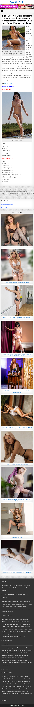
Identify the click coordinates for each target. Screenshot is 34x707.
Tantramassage (5, 636)
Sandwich (29, 631)
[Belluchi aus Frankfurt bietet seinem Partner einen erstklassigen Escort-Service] (16, 300)
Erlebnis (28, 679)
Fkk (5, 681)
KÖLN (3, 594)
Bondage (26, 619)
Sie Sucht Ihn (16, 662)
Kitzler (26, 681)
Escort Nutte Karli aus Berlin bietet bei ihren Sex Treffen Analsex (17, 572)
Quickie (7, 631)
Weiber (22, 693)
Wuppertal (4, 590)
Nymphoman (23, 606)
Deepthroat (4, 621)
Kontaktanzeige (17, 655)
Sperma (27, 691)
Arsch (8, 676)
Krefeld (14, 587)
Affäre (3, 669)
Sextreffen (10, 662)
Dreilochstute (15, 601)
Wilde (31, 693)
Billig (17, 676)
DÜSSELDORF (19, 594)
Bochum (7, 585)
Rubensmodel (24, 609)
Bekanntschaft (5, 650)
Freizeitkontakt (14, 652)
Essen (24, 585)
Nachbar (15, 686)
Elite (25, 679)
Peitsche (30, 629)
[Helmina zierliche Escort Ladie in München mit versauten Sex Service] (16, 482)
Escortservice (28, 650)
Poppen (19, 657)
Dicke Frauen (8, 601)
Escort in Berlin (17, 2)
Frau (30, 601)
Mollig (28, 683)
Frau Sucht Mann (6, 652)
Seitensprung (13, 660)
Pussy (23, 688)
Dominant (4, 624)
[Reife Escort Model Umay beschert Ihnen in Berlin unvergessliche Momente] (16, 519)
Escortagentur (21, 650)
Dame (3, 601)
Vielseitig (16, 636)
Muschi (7, 686)
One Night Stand (5, 657)
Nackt (25, 629)
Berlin (3, 585)
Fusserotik (27, 626)
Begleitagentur (20, 647)
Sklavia (13, 634)
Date (10, 650)
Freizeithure (4, 604)
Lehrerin (7, 606)
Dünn (5, 700)
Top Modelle (4, 611)
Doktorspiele (23, 621)
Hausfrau (13, 604)
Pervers (16, 688)
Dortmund (15, 585)
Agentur (9, 647)
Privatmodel (4, 609)
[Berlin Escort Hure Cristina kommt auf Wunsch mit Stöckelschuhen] (16, 373)
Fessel (28, 624)
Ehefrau (26, 601)
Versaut (11, 636)
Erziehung (15, 624)
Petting (3, 631)
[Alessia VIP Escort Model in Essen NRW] (16, 230)
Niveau (23, 686)
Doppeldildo (9, 624)
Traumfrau (10, 611)
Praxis (22, 657)
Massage (21, 629)
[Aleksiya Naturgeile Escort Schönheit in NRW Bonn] (16, 265)
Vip (15, 693)
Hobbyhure (18, 604)
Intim (13, 629)
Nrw (24, 587)
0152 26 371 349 (8, 83)
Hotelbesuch (10, 655)
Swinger (24, 634)
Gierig (11, 681)
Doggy (17, 621)
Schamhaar (12, 691)
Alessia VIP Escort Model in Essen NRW (17, 247)
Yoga (20, 636)
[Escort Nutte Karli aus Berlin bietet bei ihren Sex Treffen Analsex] (16, 555)
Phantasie (11, 688)
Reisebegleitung (5, 660)
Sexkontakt (4, 662)
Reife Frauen (17, 609)
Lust (15, 683)
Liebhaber (11, 683)
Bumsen (26, 676)
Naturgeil (19, 686)
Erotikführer (7, 669)
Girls (9, 604)
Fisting (7, 626)
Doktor (21, 679)
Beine (11, 676)
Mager (21, 683)
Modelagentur (25, 655)
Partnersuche (13, 657)
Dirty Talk (13, 621)
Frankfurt (29, 585)
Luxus (18, 683)
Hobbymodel (24, 604)
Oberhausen (28, 587)
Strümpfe (9, 640)
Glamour (16, 681)
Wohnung (4, 665)
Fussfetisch (4, 629)
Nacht (10, 686)
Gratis (19, 681)
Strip (21, 634)
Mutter (18, 606)
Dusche (17, 679)
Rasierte (12, 631)
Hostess (30, 604)
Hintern (9, 629)
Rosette (3, 691)
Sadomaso (23, 631)
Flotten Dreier (17, 626)
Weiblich (27, 693)
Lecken (17, 629)
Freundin (23, 626)
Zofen (23, 636)
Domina (28, 621)
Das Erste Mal (5, 679)
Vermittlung (29, 662)
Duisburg (20, 585)
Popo (20, 688)
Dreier (13, 679)
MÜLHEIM (25, 594)
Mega (25, 683)
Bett (14, 676)
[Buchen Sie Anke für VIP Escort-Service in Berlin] (16, 447)
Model (14, 606)
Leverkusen (19, 587)
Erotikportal (14, 650)
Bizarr (14, 619)
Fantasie (25, 624)
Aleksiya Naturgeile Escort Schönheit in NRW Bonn (17, 282)
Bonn (11, 585)
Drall (10, 679)
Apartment (14, 647)
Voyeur (18, 693)
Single (23, 691)
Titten (12, 693)
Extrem (20, 624)
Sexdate (25, 660)
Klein (30, 681)
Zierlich (6, 696)
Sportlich (4, 693)
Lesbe (11, 606)
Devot (9, 621)
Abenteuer (4, 647)
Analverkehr (9, 619)
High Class (4, 655)
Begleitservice (28, 647)
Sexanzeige (19, 660)
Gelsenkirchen (5, 587)
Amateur (4, 676)
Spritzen (9, 693)
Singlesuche (23, 662)
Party (7, 688)
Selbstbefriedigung (6, 634)
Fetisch (3, 626)
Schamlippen (18, 691)
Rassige (28, 688)
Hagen (10, 587)
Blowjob (22, 619)
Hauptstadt (20, 652)
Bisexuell (21, 676)
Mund (3, 686)
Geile (8, 681)
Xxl (2, 696)
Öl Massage (4, 640)
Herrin (23, 681)
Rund (7, 691)
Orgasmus (28, 686)
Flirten (11, 626)
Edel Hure (21, 601)
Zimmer (8, 665)
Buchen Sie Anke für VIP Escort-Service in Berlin (17, 464)
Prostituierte (11, 609)
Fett (3, 681)
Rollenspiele (17, 631)
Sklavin (17, 634)
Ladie (3, 606)
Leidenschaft (5, 683)
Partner (3, 688)
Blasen (17, 619)
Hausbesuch (27, 652)
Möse (3, 700)
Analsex (4, 619)
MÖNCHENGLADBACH (10, 594)
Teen (29, 609)
